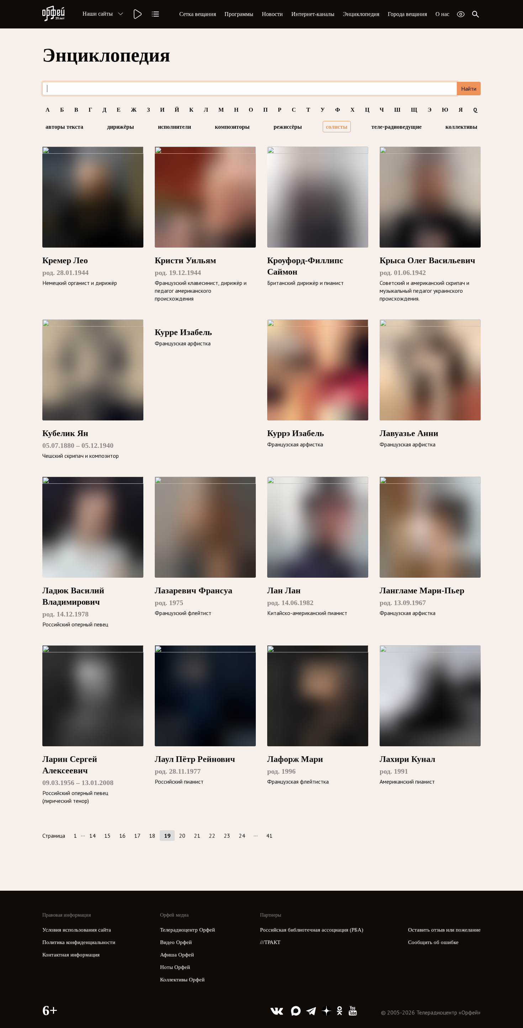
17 (137, 835)
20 (182, 835)
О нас (442, 14)
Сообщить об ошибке (433, 942)
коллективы (461, 126)
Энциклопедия (361, 14)
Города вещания (407, 14)
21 (197, 835)
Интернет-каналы (312, 14)
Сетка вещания (197, 14)
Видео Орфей (176, 942)
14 (92, 835)
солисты (337, 126)
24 (242, 835)
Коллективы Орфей (182, 979)
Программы (238, 14)
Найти (468, 88)
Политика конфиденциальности (78, 942)
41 (269, 835)
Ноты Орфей (175, 967)
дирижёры (120, 126)
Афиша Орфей (177, 955)
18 (152, 835)
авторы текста (64, 126)
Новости (272, 14)
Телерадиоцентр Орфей (187, 930)
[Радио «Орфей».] (137, 14)
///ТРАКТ (270, 942)
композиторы (232, 126)
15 (107, 835)
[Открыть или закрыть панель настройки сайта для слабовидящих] (461, 14)
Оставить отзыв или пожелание (444, 930)
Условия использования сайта (76, 930)
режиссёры (288, 126)
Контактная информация (71, 955)
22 (212, 835)
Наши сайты (98, 14)
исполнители (174, 126)
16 (122, 835)
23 (227, 835)
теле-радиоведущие (396, 126)
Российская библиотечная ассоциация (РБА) (311, 930)
